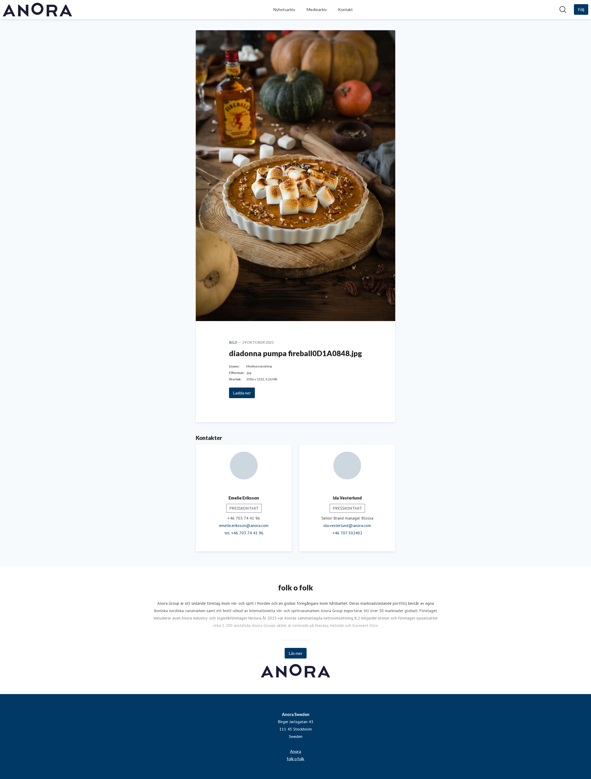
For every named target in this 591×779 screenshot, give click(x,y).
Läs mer (296, 653)
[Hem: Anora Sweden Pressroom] (37, 9)
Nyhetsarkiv (284, 9)
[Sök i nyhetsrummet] (563, 9)
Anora (295, 751)
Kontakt (345, 9)
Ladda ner (242, 392)
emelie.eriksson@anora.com (243, 525)
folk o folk (295, 758)
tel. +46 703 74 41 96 (243, 532)
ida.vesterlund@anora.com (347, 525)
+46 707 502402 (347, 532)
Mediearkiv (316, 9)
